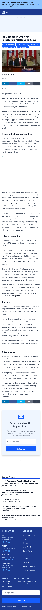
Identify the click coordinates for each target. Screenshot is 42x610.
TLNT (4, 546)
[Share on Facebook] (13, 83)
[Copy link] (36, 83)
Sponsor (26, 539)
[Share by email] (29, 83)
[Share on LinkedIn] (5, 83)
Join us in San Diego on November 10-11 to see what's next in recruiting (18, 4)
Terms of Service (29, 566)
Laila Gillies (5, 520)
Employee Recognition (8, 44)
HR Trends (5, 47)
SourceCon (7, 555)
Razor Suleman (9, 74)
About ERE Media (29, 535)
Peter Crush (5, 511)
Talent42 (6, 563)
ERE (3, 535)
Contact (25, 543)
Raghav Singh (6, 501)
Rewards (12, 47)
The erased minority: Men (11, 499)
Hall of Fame (27, 551)
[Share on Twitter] (21, 83)
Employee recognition (19, 203)
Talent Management (22, 47)
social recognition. (13, 296)
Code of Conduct (29, 570)
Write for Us (27, 547)
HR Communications (22, 44)
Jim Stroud (5, 486)
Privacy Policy (28, 562)
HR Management (34, 44)
